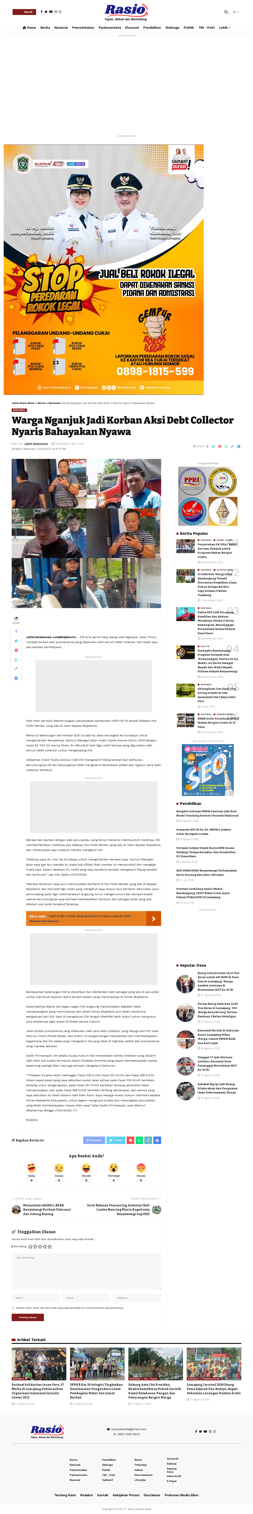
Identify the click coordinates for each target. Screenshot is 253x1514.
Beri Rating (20, 1246)
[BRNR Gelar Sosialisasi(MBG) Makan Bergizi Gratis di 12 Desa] (185, 720)
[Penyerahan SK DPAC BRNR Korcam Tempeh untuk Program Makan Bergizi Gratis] (185, 546)
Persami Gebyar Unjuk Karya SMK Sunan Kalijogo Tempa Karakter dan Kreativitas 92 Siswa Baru (205, 852)
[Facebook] (42, 11)
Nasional (19, 410)
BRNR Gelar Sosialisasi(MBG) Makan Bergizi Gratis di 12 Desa (218, 722)
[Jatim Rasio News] (126, 12)
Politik (205, 646)
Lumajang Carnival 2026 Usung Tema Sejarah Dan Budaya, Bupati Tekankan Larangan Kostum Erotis (214, 1389)
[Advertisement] (93, 686)
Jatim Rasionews (36, 443)
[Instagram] (56, 11)
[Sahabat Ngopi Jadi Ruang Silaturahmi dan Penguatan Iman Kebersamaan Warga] (185, 1091)
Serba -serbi (224, 540)
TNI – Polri (150, 1379)
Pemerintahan (225, 714)
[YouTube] (51, 11)
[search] (226, 12)
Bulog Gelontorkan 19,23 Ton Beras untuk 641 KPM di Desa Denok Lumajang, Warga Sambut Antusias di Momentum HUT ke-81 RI (218, 981)
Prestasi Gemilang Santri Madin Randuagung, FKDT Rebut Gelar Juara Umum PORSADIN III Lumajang (203, 893)
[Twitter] (46, 11)
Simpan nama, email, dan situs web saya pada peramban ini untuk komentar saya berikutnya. (70, 1307)
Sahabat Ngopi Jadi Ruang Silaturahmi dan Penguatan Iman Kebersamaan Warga (218, 1088)
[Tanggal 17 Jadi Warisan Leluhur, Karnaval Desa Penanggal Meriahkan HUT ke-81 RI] (185, 1066)
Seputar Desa (225, 570)
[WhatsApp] (60, 11)
